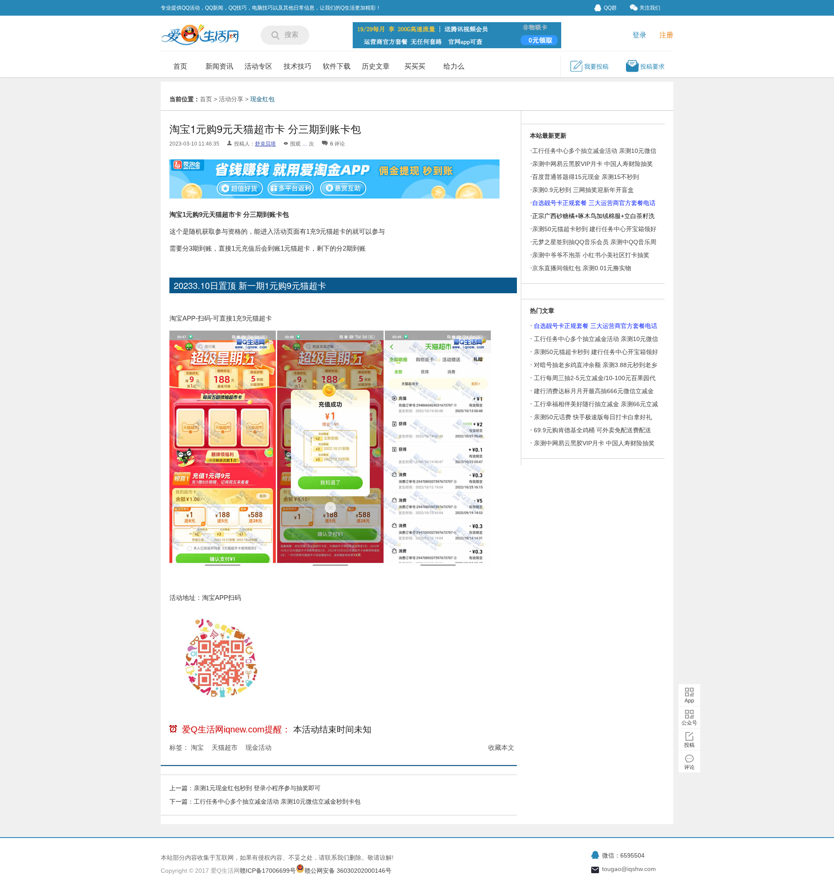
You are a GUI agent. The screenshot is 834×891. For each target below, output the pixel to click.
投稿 (689, 745)
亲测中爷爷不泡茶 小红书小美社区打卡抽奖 (590, 255)
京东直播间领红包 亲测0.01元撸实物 (581, 268)
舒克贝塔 (265, 144)
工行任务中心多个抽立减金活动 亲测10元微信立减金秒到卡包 (277, 801)
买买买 (414, 66)
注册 (666, 35)
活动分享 (231, 99)
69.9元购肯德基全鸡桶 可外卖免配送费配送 (592, 430)
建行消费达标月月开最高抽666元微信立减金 (594, 391)
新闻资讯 (219, 66)
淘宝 (197, 747)
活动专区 (258, 66)
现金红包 (262, 99)
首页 (180, 66)
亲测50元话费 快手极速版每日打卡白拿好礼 (593, 417)
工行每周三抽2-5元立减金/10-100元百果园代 (594, 377)
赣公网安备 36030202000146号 (347, 870)
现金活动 (258, 747)
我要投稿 (596, 66)
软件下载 (337, 66)
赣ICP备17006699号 (268, 870)
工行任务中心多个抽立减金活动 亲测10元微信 (596, 338)
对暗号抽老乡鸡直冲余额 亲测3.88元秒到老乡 (595, 364)
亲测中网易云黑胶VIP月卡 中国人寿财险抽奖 (592, 163)
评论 (689, 767)
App (689, 701)
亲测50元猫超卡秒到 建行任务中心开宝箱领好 (596, 351)
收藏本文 (501, 747)
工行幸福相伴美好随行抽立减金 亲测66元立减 (596, 404)
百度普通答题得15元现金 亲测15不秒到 (585, 176)
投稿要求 (652, 66)
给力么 (453, 66)
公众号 (689, 723)
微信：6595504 (623, 855)
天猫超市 (225, 747)
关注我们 (649, 8)
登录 (639, 35)
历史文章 (376, 66)
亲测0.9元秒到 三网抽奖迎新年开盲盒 (583, 189)
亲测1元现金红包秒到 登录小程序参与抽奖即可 (257, 788)
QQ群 (610, 8)
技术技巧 (297, 66)
